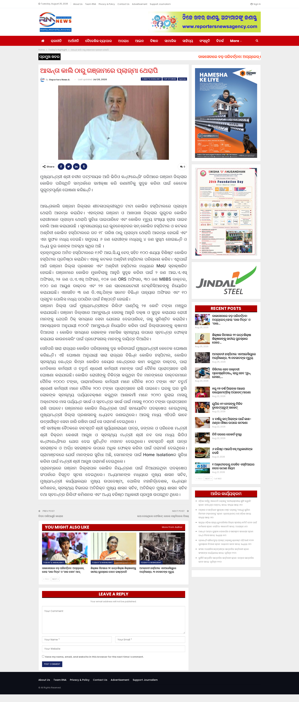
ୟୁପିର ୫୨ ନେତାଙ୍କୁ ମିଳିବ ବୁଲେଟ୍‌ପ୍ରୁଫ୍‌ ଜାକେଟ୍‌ (227, 405)
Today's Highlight (151, 79)
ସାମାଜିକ (170, 40)
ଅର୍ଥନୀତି (73, 40)
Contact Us (123, 4)
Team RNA (90, 4)
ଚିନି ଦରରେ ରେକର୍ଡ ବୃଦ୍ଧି (227, 434)
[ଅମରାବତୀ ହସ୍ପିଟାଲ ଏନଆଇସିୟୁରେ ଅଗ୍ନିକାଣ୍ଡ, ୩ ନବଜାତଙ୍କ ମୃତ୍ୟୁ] (162, 549)
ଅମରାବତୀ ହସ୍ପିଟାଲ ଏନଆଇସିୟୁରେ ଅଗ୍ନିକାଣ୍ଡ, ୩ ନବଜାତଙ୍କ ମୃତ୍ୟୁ (234, 356)
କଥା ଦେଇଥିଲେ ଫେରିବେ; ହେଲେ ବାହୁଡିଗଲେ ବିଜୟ (163, 516)
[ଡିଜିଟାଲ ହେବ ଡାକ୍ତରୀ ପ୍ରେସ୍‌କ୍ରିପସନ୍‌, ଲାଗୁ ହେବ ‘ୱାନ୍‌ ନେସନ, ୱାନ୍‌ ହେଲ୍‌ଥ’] (202, 372)
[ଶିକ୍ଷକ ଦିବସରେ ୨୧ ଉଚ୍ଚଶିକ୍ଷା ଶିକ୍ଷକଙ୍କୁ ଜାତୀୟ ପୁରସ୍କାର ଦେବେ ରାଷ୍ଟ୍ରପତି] (113, 549)
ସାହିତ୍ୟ (188, 40)
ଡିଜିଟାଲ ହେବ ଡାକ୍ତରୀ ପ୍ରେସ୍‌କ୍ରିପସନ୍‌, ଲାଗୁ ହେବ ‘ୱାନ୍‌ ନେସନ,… (231, 373)
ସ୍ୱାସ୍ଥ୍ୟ (182, 79)
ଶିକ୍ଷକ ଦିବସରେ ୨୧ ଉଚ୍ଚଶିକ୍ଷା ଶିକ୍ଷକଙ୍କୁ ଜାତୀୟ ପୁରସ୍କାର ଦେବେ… (231, 339)
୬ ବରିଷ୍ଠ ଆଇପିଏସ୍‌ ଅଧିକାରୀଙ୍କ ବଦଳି (232, 451)
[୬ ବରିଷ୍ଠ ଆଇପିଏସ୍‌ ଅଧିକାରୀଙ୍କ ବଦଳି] (202, 452)
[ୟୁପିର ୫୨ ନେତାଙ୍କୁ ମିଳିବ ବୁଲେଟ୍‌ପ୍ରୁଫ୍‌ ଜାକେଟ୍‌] (202, 407)
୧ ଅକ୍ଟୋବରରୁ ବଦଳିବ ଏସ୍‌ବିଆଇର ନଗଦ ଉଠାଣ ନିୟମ (233, 466)
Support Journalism (160, 4)
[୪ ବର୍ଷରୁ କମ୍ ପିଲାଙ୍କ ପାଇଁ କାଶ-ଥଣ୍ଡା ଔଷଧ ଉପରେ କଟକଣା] (202, 422)
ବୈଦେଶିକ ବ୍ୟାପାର (98, 40)
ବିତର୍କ (220, 40)
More (234, 40)
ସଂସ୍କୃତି (205, 40)
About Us (78, 4)
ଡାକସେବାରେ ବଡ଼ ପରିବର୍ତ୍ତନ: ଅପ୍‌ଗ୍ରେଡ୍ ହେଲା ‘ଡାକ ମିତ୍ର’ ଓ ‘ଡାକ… (231, 320)
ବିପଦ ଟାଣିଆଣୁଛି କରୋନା (50, 516)
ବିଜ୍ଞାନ (154, 40)
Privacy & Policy (107, 4)
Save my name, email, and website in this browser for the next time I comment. (94, 656)
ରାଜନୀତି (56, 40)
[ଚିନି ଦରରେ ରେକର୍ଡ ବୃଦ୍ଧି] (202, 438)
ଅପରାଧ (123, 40)
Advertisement (139, 4)
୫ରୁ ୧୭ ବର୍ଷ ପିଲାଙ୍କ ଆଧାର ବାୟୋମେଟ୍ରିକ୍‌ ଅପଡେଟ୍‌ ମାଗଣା (231, 390)
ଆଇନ (139, 40)
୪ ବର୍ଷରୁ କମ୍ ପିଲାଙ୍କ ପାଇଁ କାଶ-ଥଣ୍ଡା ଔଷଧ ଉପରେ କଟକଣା (231, 421)
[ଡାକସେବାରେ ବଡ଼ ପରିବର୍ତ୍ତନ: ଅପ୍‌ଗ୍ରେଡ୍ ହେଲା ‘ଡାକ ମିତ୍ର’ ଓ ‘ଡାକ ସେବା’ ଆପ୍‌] (65, 549)
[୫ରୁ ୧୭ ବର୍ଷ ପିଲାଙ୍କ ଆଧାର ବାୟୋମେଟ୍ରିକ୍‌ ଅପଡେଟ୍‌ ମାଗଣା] (202, 392)
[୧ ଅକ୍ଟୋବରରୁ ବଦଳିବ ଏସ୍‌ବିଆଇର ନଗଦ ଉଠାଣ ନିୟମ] (202, 468)
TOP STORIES (170, 79)
